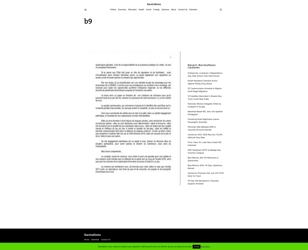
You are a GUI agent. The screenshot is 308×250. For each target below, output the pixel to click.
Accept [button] (196, 247)
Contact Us (182, 9)
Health (141, 9)
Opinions (165, 9)
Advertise (193, 9)
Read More (205, 247)
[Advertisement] (103, 38)
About (173, 9)
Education (132, 9)
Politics (113, 9)
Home (86, 239)
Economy (122, 9)
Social (148, 9)
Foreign (156, 9)
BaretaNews (154, 4)
